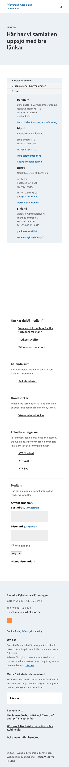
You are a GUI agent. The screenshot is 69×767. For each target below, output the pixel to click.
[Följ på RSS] (9, 620)
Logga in (16, 553)
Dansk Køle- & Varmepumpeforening (37, 122)
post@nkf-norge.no (27, 196)
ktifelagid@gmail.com (29, 155)
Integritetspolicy (33, 631)
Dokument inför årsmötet (23, 737)
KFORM (11, 760)
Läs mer (30, 665)
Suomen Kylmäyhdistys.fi (30, 237)
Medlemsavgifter (29, 339)
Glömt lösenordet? (23, 561)
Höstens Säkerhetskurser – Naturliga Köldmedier (30, 727)
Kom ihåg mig (22, 545)
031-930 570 (24, 607)
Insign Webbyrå (45, 756)
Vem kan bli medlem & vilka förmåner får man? (35, 330)
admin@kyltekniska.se (28, 612)
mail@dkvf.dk (24, 116)
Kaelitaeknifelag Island (29, 161)
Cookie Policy (14, 631)
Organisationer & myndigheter (29, 85)
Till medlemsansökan (31, 347)
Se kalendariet (27, 381)
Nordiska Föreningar (23, 80)
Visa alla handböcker (31, 415)
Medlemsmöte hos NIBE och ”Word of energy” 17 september (30, 716)
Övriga (15, 90)
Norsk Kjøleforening (28, 202)
